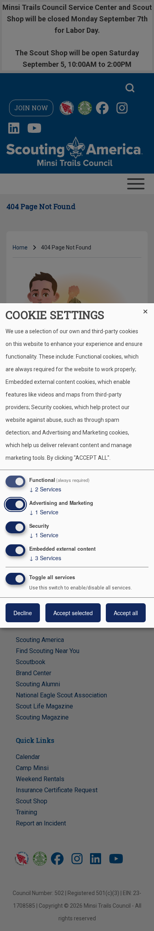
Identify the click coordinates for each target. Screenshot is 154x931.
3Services (45, 558)
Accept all (126, 613)
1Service (43, 512)
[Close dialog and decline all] (148, 308)
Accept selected (73, 613)
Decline (22, 613)
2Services (45, 489)
